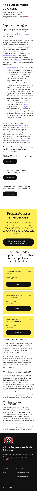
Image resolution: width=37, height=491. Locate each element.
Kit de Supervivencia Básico (16, 54)
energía (14, 117)
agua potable (23, 34)
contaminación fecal (21, 125)
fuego (25, 104)
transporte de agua (9, 47)
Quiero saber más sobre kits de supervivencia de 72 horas (18, 242)
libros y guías (22, 140)
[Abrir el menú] (33, 10)
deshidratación (9, 32)
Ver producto (10, 161)
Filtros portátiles (12, 68)
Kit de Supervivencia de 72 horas (15, 6)
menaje (24, 107)
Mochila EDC (17, 60)
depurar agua (7, 51)
